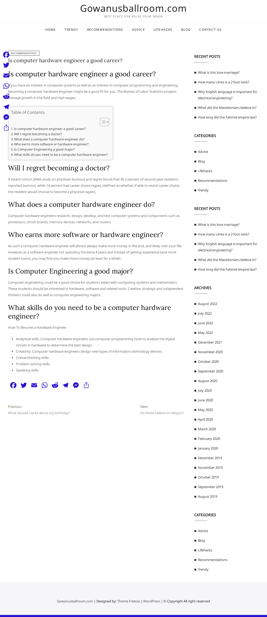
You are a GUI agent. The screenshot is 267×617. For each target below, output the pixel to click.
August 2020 (207, 380)
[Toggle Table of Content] (102, 121)
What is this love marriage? (219, 72)
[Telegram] (6, 107)
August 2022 (207, 303)
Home (50, 29)
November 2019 (210, 467)
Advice (138, 29)
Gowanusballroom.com (133, 8)
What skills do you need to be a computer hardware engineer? (61, 154)
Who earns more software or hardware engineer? (51, 144)
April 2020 (205, 419)
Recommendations (105, 29)
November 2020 (210, 352)
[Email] (6, 75)
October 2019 (208, 477)
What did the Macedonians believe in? (227, 107)
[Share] (6, 127)
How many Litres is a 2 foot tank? (223, 82)
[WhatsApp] (6, 86)
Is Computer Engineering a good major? (44, 149)
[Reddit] (6, 96)
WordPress (151, 601)
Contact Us (210, 29)
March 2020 (207, 429)
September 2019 (210, 486)
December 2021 (210, 342)
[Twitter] (6, 65)
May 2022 (205, 332)
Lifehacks (163, 29)
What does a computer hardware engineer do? (49, 139)
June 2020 (205, 400)
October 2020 (208, 361)
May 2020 (205, 409)
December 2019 (210, 458)
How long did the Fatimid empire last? (227, 117)
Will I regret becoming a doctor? (38, 134)
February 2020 (209, 438)
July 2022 (205, 313)
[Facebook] (6, 54)
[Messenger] (6, 117)
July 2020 (205, 390)
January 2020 (208, 448)
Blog (186, 29)
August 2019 (207, 496)
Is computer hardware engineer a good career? (65, 60)
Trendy (71, 29)
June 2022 (205, 323)
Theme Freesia (128, 601)
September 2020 (210, 371)
